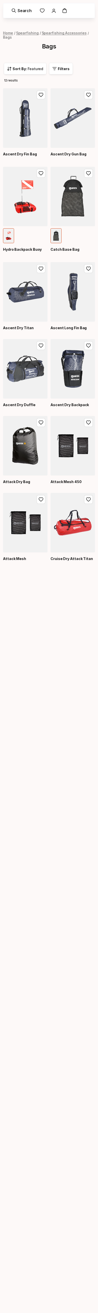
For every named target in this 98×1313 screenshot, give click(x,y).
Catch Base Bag (65, 249)
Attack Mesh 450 (66, 482)
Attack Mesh (14, 558)
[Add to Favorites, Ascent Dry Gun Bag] (88, 94)
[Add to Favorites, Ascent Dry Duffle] (40, 345)
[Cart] (65, 10)
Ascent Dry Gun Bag (68, 154)
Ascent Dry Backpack (70, 405)
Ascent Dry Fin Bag (20, 154)
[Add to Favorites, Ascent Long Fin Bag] (88, 268)
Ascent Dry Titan (18, 328)
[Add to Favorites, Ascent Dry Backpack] (88, 345)
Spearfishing (27, 33)
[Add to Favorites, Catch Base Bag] (88, 173)
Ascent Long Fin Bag (69, 328)
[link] (42, 10)
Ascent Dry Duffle (19, 405)
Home (8, 33)
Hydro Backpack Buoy (22, 249)
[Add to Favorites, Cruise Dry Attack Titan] (88, 499)
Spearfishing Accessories (64, 33)
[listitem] (8, 235)
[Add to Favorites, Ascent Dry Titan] (40, 268)
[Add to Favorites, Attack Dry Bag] (40, 422)
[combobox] (25, 68)
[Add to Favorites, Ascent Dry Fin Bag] (40, 94)
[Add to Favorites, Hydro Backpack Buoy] (40, 173)
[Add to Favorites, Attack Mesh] (40, 499)
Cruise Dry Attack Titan (72, 558)
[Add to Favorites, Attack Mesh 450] (88, 422)
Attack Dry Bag (16, 482)
